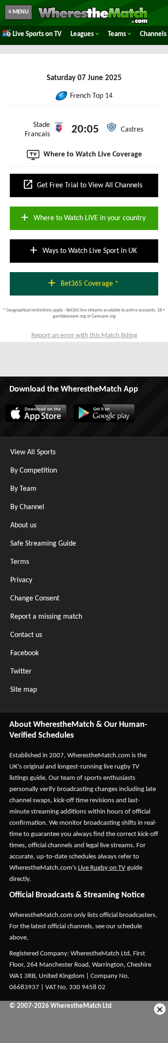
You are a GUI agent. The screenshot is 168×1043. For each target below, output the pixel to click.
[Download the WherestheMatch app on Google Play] (103, 420)
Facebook (24, 653)
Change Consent (34, 598)
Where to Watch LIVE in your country (82, 217)
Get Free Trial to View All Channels (82, 184)
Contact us (26, 635)
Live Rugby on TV (102, 868)
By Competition (33, 470)
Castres (132, 129)
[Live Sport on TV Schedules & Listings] (93, 22)
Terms (19, 562)
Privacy (21, 580)
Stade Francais (37, 129)
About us (23, 525)
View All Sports (33, 452)
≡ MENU (18, 12)
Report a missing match (46, 617)
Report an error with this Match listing (84, 335)
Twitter (21, 671)
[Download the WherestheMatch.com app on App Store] (35, 420)
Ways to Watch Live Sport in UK (82, 250)
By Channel (27, 507)
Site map (23, 690)
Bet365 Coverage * (82, 282)
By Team (23, 489)
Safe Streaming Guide (43, 543)
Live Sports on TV (37, 34)
